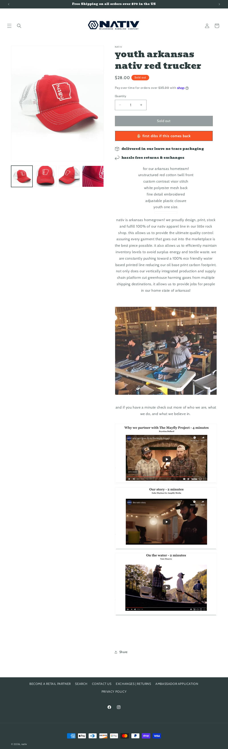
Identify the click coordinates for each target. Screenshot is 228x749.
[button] (9, 26)
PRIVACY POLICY (114, 692)
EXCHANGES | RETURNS (133, 684)
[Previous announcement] (9, 4)
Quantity (120, 96)
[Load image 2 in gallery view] (45, 176)
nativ (24, 744)
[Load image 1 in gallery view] (22, 176)
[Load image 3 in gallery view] (69, 176)
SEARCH (81, 684)
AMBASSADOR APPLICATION (176, 684)
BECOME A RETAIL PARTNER (50, 684)
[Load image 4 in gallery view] (93, 176)
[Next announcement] (219, 4)
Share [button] (123, 652)
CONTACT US (102, 684)
